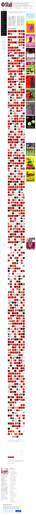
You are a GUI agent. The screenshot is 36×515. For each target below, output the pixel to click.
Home (12, 11)
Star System (3, 28)
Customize (6, 511)
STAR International (4, 21)
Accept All (18, 511)
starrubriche (4, 30)
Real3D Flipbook (16, 11)
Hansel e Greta (3, 26)
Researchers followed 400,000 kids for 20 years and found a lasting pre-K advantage (13, 496)
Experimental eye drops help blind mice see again (13, 472)
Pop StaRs (3, 34)
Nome (22, 451)
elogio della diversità (3, 12)
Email (22, 453)
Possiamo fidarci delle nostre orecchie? (4, 44)
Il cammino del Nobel (4, 24)
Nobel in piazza (3, 19)
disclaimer (4, 9)
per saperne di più (3, 32)
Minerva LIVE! (3, 16)
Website (22, 455)
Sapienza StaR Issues (4, 14)
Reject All (12, 511)
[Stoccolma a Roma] (18, 4)
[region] (12, 508)
